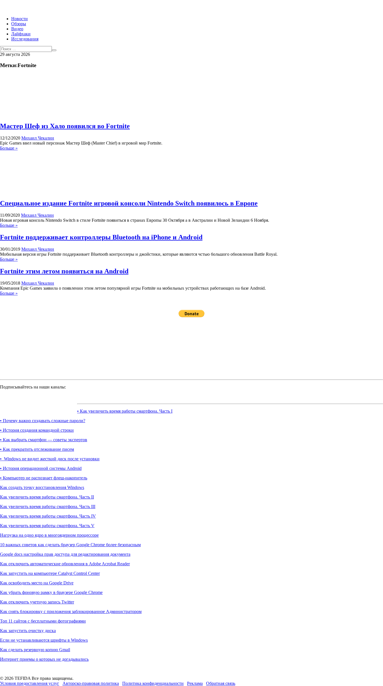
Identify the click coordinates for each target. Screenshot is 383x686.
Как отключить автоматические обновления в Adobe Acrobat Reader (65, 563)
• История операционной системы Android (41, 468)
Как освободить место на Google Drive (36, 582)
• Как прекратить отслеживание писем (37, 449)
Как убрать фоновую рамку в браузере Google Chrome (51, 592)
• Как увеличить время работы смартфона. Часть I (124, 411)
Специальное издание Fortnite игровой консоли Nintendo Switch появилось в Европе (129, 203)
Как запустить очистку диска (28, 630)
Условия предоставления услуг (29, 683)
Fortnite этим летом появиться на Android (64, 271)
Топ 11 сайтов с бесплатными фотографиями (43, 621)
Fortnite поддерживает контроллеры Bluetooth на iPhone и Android (101, 237)
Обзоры (18, 23)
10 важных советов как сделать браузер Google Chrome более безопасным (70, 544)
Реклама (195, 683)
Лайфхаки (21, 33)
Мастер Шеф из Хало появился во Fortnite (65, 126)
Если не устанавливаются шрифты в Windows (44, 640)
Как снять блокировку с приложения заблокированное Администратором (71, 611)
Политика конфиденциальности (153, 683)
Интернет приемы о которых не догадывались (44, 659)
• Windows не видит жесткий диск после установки (50, 458)
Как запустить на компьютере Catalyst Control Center (50, 573)
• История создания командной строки (37, 430)
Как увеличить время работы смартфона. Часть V (47, 525)
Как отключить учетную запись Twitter (37, 602)
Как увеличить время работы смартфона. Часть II (47, 497)
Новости (19, 18)
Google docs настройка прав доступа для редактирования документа (65, 554)
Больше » (9, 148)
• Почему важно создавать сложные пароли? (42, 420)
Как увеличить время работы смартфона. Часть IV (48, 516)
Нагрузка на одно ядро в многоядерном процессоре (49, 535)
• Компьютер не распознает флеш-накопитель (43, 477)
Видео (17, 28)
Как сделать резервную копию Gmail (35, 649)
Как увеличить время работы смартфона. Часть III (47, 506)
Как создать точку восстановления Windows (42, 487)
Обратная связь (220, 683)
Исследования (24, 38)
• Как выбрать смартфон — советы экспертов (43, 439)
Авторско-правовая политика (91, 683)
